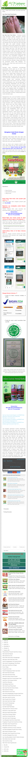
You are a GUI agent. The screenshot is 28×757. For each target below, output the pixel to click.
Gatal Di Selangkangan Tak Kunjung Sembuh (12, 661)
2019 (5, 642)
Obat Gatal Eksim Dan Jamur (9, 691)
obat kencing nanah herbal (14, 591)
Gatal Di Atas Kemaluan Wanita (9, 714)
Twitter (18, 472)
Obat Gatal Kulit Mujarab (8, 653)
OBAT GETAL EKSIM (10, 10)
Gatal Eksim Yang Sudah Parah (9, 710)
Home (4, 10)
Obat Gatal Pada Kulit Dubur (8, 672)
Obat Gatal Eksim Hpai (7, 740)
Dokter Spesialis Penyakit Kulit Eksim (16, 585)
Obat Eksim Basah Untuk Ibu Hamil (10, 676)
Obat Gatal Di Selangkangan (8, 703)
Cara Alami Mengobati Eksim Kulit (10, 735)
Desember (6, 646)
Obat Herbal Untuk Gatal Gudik (9, 738)
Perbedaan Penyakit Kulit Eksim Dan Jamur (12, 695)
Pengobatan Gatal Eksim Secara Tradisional (12, 727)
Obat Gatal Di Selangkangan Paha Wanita (11, 663)
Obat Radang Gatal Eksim (8, 684)
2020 (5, 640)
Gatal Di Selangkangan (7, 704)
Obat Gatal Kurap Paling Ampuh (9, 685)
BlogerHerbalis (9, 460)
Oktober (5, 648)
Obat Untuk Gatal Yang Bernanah (9, 742)
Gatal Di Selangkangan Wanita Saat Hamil (11, 670)
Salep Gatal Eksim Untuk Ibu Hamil (10, 708)
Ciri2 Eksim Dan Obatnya (14, 579)
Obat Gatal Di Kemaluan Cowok (9, 731)
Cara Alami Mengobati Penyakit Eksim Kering (12, 729)
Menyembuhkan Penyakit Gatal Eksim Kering (12, 651)
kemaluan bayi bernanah (13, 616)
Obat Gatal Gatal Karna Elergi (9, 674)
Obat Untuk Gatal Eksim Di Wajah (10, 665)
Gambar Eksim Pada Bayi (13, 477)
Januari (5, 746)
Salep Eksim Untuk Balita (12, 483)
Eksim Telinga (5, 667)
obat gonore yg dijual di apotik (15, 629)
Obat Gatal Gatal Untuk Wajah (9, 701)
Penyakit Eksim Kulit (7, 668)
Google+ (14, 472)
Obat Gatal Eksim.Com (7, 655)
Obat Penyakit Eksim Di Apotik (9, 699)
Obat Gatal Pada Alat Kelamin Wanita (10, 687)
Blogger (17, 636)
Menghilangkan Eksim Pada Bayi (14, 500)
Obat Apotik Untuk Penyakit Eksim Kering (11, 733)
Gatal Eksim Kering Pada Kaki (9, 716)
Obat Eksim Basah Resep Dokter (9, 712)
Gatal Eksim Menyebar (7, 682)
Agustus (5, 650)
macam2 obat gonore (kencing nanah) (16, 598)
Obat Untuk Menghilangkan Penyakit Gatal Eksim (13, 693)
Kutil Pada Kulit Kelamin (13, 604)
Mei (5, 745)
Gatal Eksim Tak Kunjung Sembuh (10, 680)
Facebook (10, 472)
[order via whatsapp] (22, 755)
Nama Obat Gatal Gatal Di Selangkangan (11, 657)
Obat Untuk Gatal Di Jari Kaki (9, 697)
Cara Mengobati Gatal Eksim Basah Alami (11, 720)
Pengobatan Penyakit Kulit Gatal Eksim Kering (12, 721)
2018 (5, 644)
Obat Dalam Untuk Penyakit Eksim (10, 723)
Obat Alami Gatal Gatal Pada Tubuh (14, 489)
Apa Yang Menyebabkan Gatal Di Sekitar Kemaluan (13, 737)
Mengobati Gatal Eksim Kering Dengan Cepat (12, 678)
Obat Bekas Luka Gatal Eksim (9, 418)
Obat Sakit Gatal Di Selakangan (9, 718)
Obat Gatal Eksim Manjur (8, 689)
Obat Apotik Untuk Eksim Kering (9, 725)
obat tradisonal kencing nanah (15, 610)
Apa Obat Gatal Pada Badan (15, 466)
